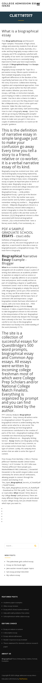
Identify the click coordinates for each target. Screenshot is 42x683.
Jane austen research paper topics (20, 568)
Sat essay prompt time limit (17, 572)
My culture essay (13, 575)
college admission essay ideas (21, 4)
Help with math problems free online (16, 613)
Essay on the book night (16, 565)
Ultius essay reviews (11, 606)
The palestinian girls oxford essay (19, 561)
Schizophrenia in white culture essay (17, 616)
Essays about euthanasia (13, 636)
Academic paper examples (13, 603)
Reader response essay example (15, 640)
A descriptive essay (10, 633)
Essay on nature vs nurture (13, 629)
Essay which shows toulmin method (16, 609)
